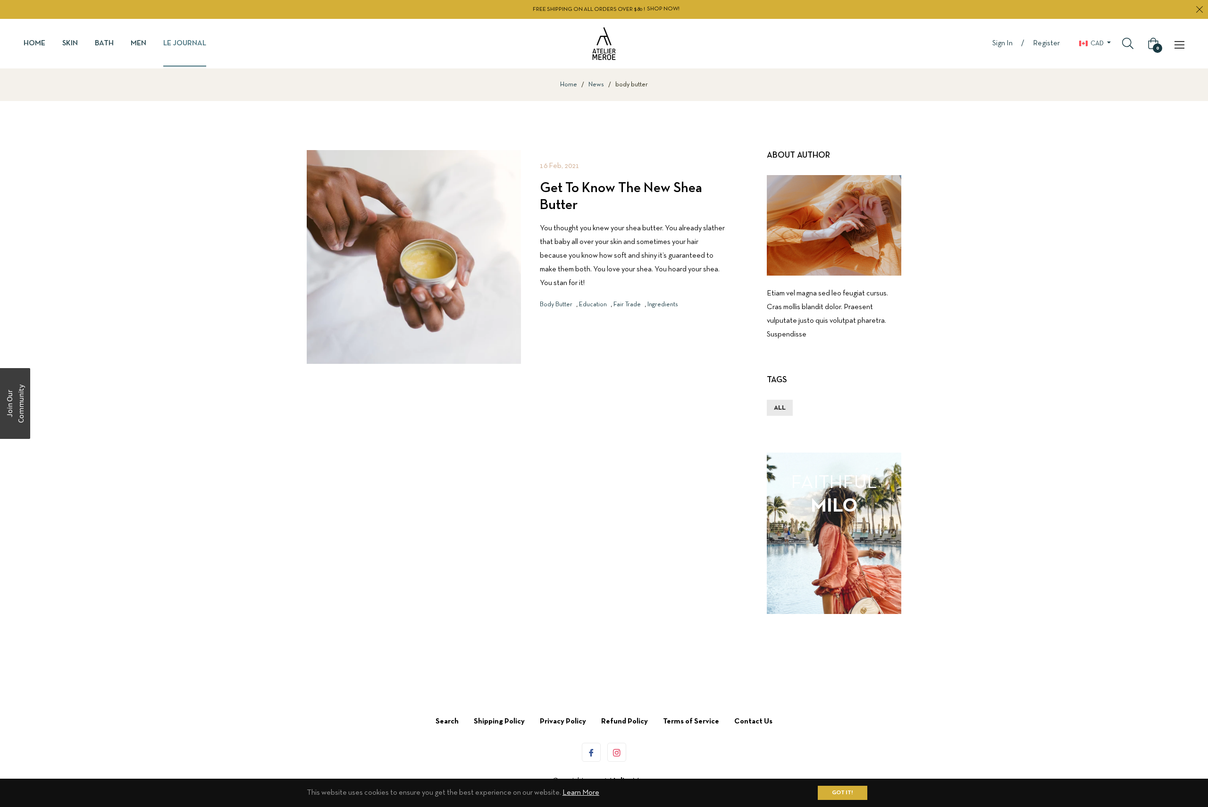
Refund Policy (624, 721)
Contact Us (753, 721)
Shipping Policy (499, 721)
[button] (15, 403)
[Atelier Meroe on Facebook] (591, 752)
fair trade (627, 305)
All (780, 408)
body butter (556, 305)
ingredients (662, 305)
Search (447, 721)
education (593, 305)
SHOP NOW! (663, 9)
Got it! (842, 792)
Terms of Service (691, 721)
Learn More (580, 793)
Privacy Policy (563, 721)
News (596, 85)
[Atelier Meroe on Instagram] (617, 752)
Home (568, 85)
